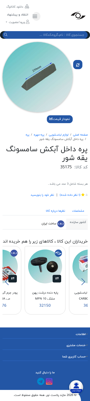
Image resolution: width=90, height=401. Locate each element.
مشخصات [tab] (78, 211)
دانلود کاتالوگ (15, 7)
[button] (57, 279)
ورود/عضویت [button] (17, 22)
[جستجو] (6, 35)
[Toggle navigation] (36, 16)
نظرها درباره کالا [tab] (55, 211)
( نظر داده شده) (69, 195)
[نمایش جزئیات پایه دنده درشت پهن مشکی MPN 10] (45, 266)
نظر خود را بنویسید (42, 195)
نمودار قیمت (61, 119)
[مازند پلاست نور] (66, 15)
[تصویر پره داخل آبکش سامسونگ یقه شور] (38, 77)
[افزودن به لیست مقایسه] (77, 64)
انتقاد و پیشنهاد (17, 15)
